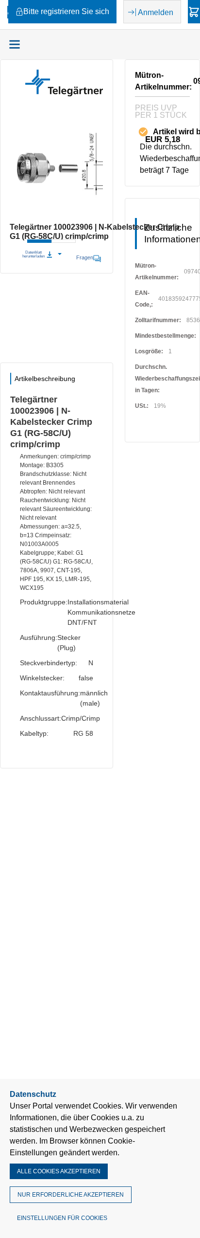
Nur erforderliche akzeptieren (70, 1194)
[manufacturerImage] (64, 94)
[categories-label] (14, 44)
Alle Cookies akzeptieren (58, 1171)
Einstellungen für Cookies (62, 1218)
